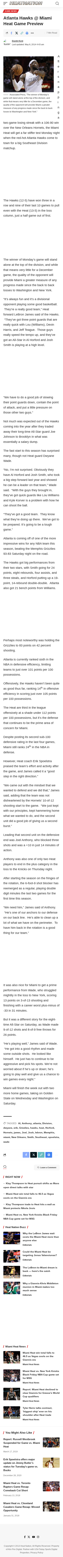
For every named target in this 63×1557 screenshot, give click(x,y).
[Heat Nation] (26, 3)
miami (6, 1137)
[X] (29, 1537)
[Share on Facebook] (11, 33)
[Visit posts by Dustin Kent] (6, 42)
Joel (24, 1132)
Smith (30, 1137)
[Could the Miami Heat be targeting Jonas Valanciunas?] (11, 1256)
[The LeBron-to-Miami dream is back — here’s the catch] (11, 1272)
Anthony (27, 1123)
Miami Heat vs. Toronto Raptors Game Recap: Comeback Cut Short (16, 1487)
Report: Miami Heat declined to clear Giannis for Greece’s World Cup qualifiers (41, 1393)
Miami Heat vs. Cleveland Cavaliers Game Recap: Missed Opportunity (21, 1507)
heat (41, 1127)
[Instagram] (38, 1537)
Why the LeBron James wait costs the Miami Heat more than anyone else (41, 1237)
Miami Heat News (31, 1364)
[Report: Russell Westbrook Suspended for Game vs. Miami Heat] (51, 1442)
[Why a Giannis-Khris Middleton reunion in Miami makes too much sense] (11, 1288)
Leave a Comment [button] (48, 1167)
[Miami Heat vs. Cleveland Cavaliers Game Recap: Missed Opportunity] (51, 1506)
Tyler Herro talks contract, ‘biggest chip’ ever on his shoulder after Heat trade (37, 1411)
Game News (11, 11)
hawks (34, 1127)
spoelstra (53, 1137)
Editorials (27, 1245)
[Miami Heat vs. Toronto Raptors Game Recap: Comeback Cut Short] (51, 1486)
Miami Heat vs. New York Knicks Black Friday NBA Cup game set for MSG (41, 1374)
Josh (31, 1132)
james (17, 1132)
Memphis (49, 1132)
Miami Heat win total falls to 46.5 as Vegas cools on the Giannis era (38, 1356)
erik (16, 1127)
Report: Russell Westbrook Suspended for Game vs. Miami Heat (21, 1443)
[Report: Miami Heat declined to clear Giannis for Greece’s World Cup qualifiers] (11, 1394)
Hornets (7, 1132)
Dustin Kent (17, 41)
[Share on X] (16, 33)
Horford (49, 1127)
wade (6, 1141)
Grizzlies (24, 1127)
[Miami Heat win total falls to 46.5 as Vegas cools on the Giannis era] (11, 1357)
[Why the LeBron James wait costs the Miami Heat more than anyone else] (11, 1238)
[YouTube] (33, 1537)
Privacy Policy (36, 1553)
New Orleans (18, 1137)
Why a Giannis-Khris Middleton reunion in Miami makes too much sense (40, 1287)
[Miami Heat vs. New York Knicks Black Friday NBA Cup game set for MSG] (11, 1375)
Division (47, 1123)
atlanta (37, 1123)
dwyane (7, 1127)
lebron (39, 1132)
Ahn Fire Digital (15, 1549)
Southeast (41, 1137)
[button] (6, 3)
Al (19, 1123)
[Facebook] (24, 1537)
